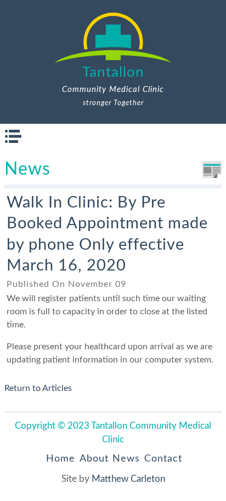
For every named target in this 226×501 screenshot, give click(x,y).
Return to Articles (38, 388)
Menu (13, 136)
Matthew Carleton (128, 478)
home (60, 458)
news (126, 458)
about (94, 458)
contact (163, 458)
